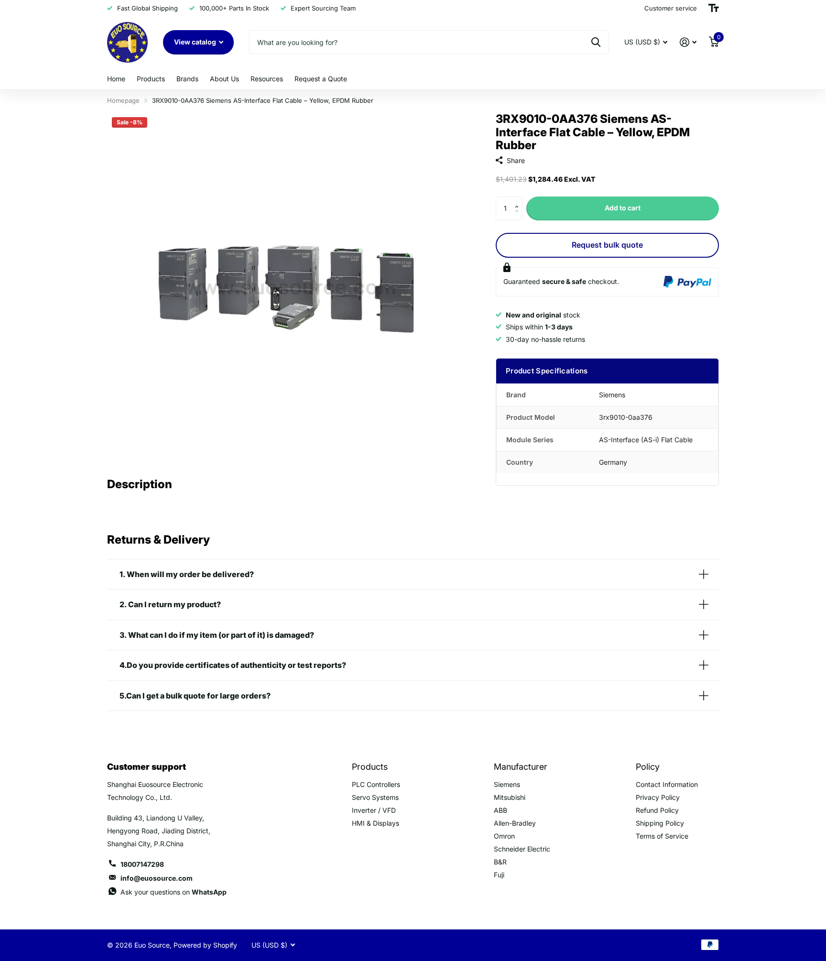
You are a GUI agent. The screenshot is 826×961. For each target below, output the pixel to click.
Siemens (507, 784)
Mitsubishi (509, 797)
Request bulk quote (607, 245)
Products (151, 79)
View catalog (195, 42)
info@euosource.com (156, 878)
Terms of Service (662, 836)
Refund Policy (657, 810)
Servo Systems (375, 797)
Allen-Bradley (515, 823)
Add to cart (623, 208)
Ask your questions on (173, 892)
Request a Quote (320, 79)
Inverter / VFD (374, 810)
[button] (519, 200)
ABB (500, 810)
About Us (224, 79)
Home (116, 79)
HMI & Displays (375, 823)
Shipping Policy (660, 823)
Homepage (123, 100)
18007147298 (142, 864)
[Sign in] (688, 42)
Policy (648, 767)
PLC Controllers (376, 784)
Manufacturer (520, 767)
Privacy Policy (658, 797)
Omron (504, 836)
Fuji (499, 875)
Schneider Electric (522, 849)
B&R (500, 862)
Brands (187, 79)
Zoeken (596, 42)
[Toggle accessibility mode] (713, 8)
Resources (266, 79)
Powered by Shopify (205, 945)
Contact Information (667, 784)
